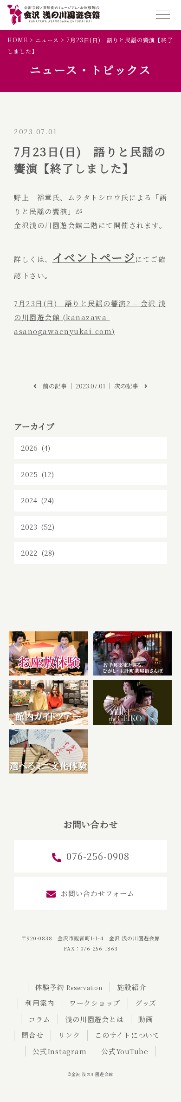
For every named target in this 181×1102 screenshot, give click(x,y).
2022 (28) (37, 553)
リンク (69, 1035)
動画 (145, 1019)
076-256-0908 (97, 856)
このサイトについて (127, 1035)
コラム (39, 1019)
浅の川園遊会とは (94, 1019)
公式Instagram (59, 1051)
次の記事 (129, 385)
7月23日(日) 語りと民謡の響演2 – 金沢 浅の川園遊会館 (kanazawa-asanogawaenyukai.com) (90, 317)
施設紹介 (131, 987)
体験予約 (69, 987)
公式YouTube (125, 1051)
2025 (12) (37, 474)
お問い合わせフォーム (98, 893)
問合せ (32, 1035)
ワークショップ (94, 1003)
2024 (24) (37, 500)
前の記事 (52, 385)
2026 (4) (35, 448)
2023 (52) (37, 526)
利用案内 (39, 1003)
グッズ (145, 1003)
